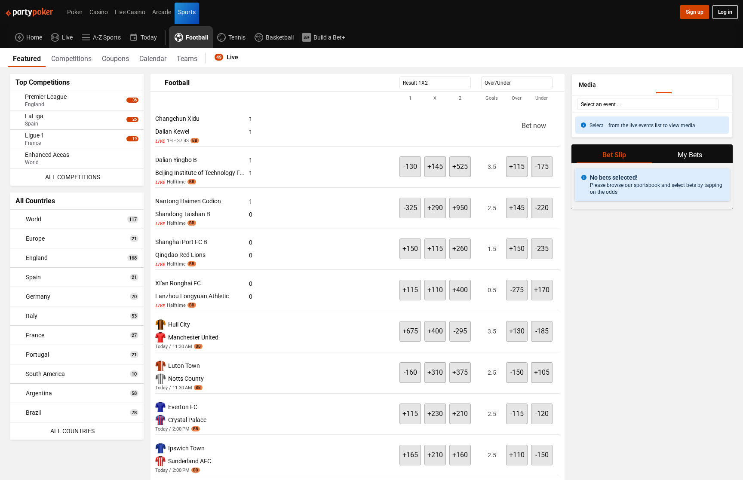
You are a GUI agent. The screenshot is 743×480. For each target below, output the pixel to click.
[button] (357, 98)
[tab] (27, 57)
